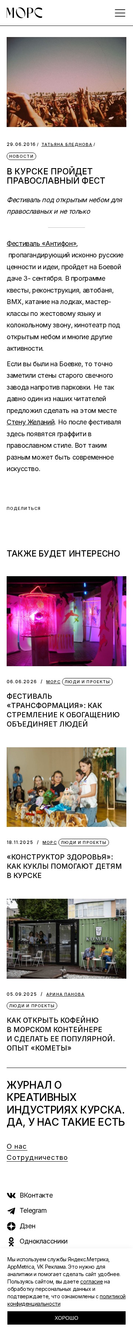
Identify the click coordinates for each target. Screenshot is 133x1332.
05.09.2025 (22, 994)
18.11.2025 (20, 842)
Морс (53, 682)
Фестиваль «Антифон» (41, 243)
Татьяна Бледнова (67, 145)
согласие (91, 1281)
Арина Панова (65, 994)
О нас (17, 1146)
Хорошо (66, 1318)
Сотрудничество (37, 1157)
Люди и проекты (87, 681)
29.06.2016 (21, 144)
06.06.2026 (22, 682)
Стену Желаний (30, 422)
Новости (21, 156)
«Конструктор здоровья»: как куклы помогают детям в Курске (64, 866)
